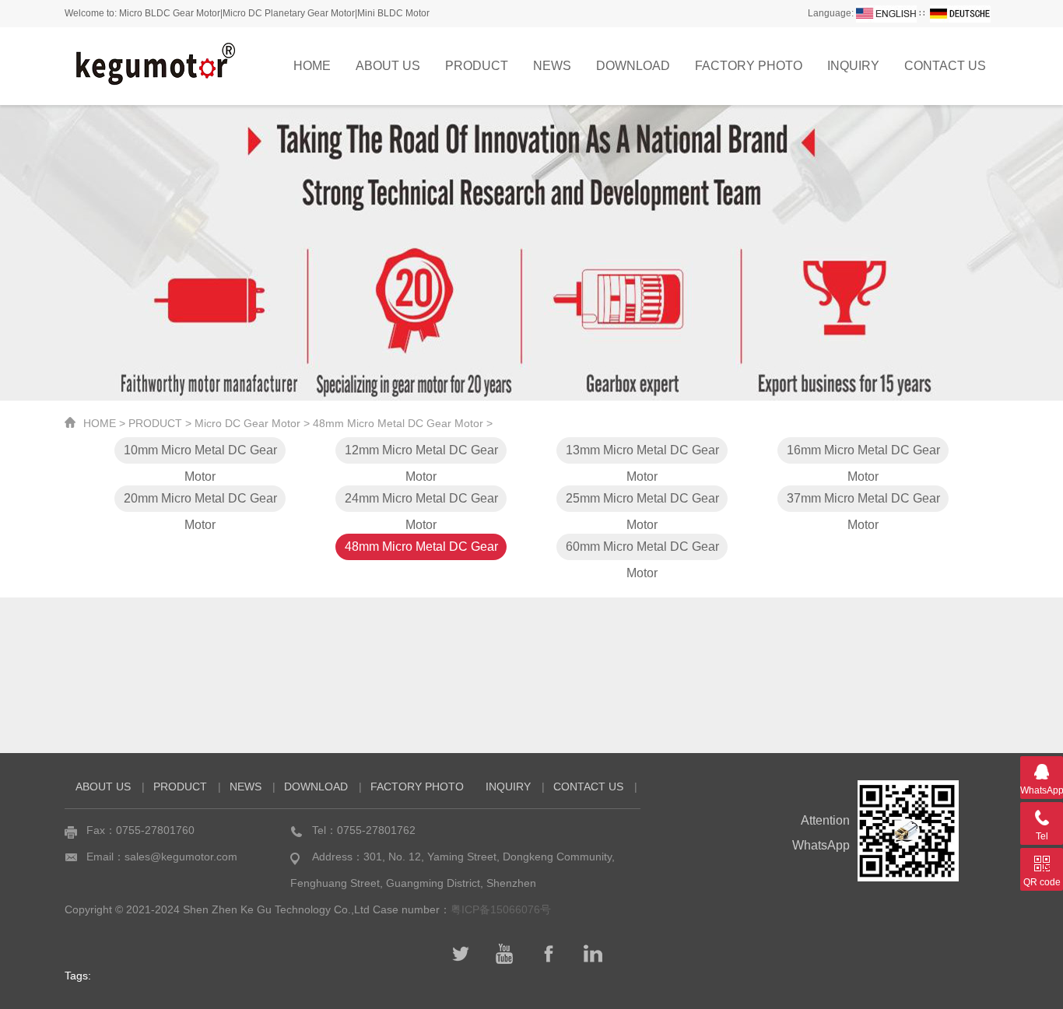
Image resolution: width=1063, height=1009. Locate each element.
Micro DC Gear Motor (247, 423)
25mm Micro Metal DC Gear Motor (642, 502)
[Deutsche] (960, 13)
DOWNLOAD (633, 65)
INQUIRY (853, 65)
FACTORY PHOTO (748, 65)
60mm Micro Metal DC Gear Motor (642, 550)
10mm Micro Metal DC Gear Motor (200, 453)
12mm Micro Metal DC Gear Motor (421, 453)
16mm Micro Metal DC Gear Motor (863, 453)
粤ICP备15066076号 (501, 909)
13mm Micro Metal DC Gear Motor (642, 453)
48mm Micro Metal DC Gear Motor (398, 423)
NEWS (552, 65)
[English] (886, 13)
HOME (312, 65)
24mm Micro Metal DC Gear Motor (421, 502)
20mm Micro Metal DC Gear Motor (200, 502)
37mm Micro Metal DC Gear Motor (863, 502)
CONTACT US (945, 65)
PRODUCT (476, 65)
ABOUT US (388, 65)
